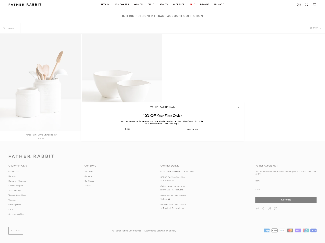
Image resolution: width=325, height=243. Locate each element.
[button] (122, 4)
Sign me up (192, 130)
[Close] (238, 107)
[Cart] (314, 4)
